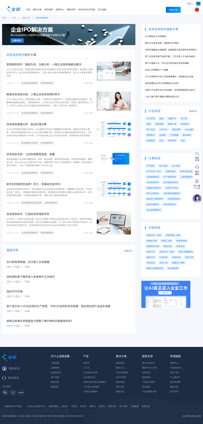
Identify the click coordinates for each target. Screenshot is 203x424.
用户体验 (151, 129)
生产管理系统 (169, 176)
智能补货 (151, 257)
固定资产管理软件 (155, 198)
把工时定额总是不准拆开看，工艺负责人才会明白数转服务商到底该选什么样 (171, 56)
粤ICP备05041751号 (43, 416)
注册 (198, 3)
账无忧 (83, 406)
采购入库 (163, 262)
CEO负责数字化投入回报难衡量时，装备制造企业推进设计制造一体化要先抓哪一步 (170, 76)
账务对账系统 (186, 171)
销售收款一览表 (154, 235)
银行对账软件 (153, 193)
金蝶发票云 (53, 406)
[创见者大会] (68, 25)
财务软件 (172, 140)
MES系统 (163, 165)
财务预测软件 (174, 198)
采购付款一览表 (166, 251)
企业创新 (189, 129)
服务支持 (71, 9)
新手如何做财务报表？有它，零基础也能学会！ (35, 184)
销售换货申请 (153, 246)
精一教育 (123, 406)
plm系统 (176, 165)
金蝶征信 (146, 406)
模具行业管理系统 (155, 268)
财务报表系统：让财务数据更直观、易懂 (31, 154)
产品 (28, 9)
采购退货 (151, 262)
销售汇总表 (166, 240)
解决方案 (37, 9)
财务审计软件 (172, 187)
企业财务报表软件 (29, 83)
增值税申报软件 (154, 187)
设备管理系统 (153, 176)
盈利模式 (187, 135)
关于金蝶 (102, 9)
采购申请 (176, 257)
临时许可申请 (15, 291)
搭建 (161, 118)
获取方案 (173, 9)
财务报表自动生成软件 (31, 202)
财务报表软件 (47, 83)
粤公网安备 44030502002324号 (69, 416)
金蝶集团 (8, 406)
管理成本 (151, 135)
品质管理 (159, 124)
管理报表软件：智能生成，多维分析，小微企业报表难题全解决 (44, 64)
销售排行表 (152, 240)
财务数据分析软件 (29, 142)
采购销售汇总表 (173, 235)
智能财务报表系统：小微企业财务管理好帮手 (33, 94)
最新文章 (26, 17)
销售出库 (167, 246)
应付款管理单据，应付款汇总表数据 (28, 262)
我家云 (102, 406)
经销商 (162, 135)
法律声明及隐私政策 (191, 416)
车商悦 (74, 406)
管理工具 (172, 124)
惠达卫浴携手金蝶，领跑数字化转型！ (162, 43)
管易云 (65, 406)
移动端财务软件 (170, 182)
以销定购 (163, 257)
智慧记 (92, 406)
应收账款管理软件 (171, 193)
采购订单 (189, 257)
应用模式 (185, 124)
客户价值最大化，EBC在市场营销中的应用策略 (167, 63)
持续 (149, 124)
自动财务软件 (153, 182)
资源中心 (60, 9)
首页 (4, 17)
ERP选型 (151, 165)
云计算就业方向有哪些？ (156, 36)
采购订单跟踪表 (185, 251)
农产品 (184, 118)
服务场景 (176, 129)
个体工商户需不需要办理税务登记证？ (162, 96)
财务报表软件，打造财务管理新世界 (28, 214)
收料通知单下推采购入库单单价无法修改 (31, 277)
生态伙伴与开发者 (86, 9)
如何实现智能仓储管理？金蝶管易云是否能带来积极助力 (171, 49)
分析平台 (163, 129)
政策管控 (151, 140)
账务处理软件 (153, 204)
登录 (189, 3)
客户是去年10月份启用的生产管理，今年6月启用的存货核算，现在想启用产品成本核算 (58, 306)
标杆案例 (48, 9)
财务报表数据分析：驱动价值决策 (27, 124)
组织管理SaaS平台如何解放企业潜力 (162, 83)
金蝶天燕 (112, 406)
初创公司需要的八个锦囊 (156, 69)
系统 (183, 140)
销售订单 (151, 251)
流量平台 (172, 118)
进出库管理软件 (154, 209)
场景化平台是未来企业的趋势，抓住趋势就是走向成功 (170, 89)
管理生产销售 (178, 262)
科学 (161, 140)
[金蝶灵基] (165, 282)
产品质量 (174, 135)
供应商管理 (173, 268)
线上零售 (151, 118)
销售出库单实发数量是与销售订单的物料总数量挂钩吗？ (40, 321)
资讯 (14, 17)
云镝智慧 (134, 406)
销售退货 (180, 246)
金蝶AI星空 (171, 171)
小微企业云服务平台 (36, 406)
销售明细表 (181, 240)
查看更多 (128, 250)
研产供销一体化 (154, 171)
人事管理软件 (186, 176)
